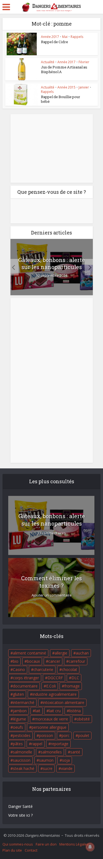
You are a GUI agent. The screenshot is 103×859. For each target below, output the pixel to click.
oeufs (18, 727)
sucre (47, 768)
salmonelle (22, 752)
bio (15, 661)
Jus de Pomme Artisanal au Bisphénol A (64, 69)
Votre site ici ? (20, 815)
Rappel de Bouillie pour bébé (60, 99)
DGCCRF (55, 677)
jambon (20, 710)
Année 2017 (50, 36)
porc (65, 735)
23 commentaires (51, 533)
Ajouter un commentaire (52, 595)
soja (66, 760)
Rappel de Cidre (54, 41)
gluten (18, 694)
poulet (83, 735)
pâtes (18, 743)
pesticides (21, 735)
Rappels (77, 36)
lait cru (55, 710)
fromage (72, 686)
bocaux (33, 661)
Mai (65, 36)
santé (75, 752)
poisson (46, 735)
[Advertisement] (51, 148)
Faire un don (46, 844)
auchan (82, 653)
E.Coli (51, 686)
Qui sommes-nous (17, 844)
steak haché (23, 768)
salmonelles (51, 752)
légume (19, 719)
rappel (36, 743)
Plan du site (12, 850)
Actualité (47, 62)
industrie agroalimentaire (54, 694)
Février (84, 62)
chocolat (69, 669)
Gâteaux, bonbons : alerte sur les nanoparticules (51, 263)
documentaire (25, 686)
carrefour (77, 661)
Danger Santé (20, 806)
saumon (46, 760)
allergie (61, 653)
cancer (54, 661)
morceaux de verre (51, 719)
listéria (75, 710)
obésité (83, 719)
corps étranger (26, 677)
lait (37, 710)
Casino (19, 669)
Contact (31, 850)
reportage (59, 743)
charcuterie (43, 669)
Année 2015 (66, 87)
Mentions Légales (74, 844)
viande (67, 768)
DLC (75, 677)
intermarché (23, 702)
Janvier (84, 87)
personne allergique (49, 727)
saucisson (21, 760)
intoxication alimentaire (63, 702)
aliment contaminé (29, 653)
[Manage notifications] (90, 847)
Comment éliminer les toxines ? (51, 581)
